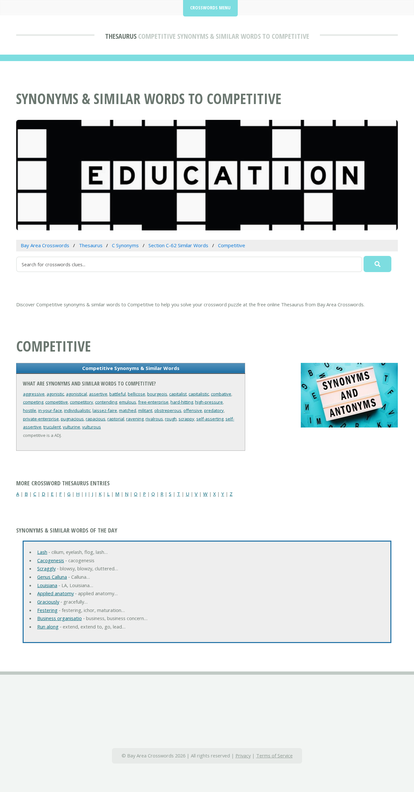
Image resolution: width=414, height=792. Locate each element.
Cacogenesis (50, 560)
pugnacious (72, 419)
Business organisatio (59, 618)
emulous (127, 402)
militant (145, 410)
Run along (48, 626)
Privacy (243, 755)
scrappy (186, 419)
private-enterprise (41, 419)
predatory (214, 410)
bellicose (136, 394)
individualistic (77, 410)
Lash (42, 552)
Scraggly (46, 568)
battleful (117, 394)
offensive (192, 410)
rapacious (95, 419)
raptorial (115, 419)
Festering (47, 610)
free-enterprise (153, 402)
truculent (52, 427)
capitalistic (199, 394)
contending (106, 402)
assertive (98, 394)
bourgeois (157, 394)
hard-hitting (181, 402)
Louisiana (47, 585)
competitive (56, 402)
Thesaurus (120, 36)
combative (221, 394)
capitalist (178, 394)
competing (33, 402)
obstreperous (167, 410)
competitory (81, 402)
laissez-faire (105, 410)
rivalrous (154, 419)
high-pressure (209, 402)
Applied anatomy (55, 593)
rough (171, 419)
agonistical (76, 394)
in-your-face (50, 410)
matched (127, 410)
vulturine (71, 427)
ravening (135, 419)
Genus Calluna (52, 577)
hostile (29, 410)
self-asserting (209, 419)
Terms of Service (274, 755)
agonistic (55, 394)
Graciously (48, 601)
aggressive (34, 394)
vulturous (91, 427)
